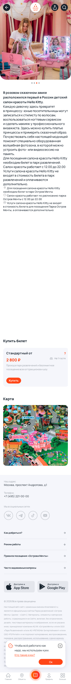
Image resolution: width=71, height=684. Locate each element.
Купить (14, 380)
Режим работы (12, 544)
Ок (50, 662)
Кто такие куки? (25, 655)
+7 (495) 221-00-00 (16, 496)
